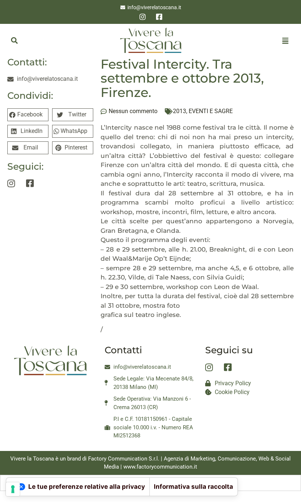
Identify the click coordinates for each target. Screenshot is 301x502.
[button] (14, 41)
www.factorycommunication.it (160, 466)
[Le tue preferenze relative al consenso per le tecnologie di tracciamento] (13, 489)
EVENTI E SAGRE (211, 111)
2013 (179, 111)
